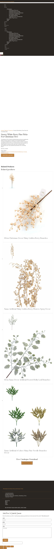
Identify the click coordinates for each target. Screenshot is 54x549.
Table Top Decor (13, 18)
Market (6, 130)
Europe (25, 152)
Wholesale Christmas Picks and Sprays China (13, 488)
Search (1, 51)
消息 (4, 526)
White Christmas (4, 153)
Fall (8, 43)
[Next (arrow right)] (5, 548)
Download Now (27, 463)
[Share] (5, 546)
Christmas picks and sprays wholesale (7, 1)
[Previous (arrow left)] (1, 548)
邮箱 (4, 522)
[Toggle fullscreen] (8, 546)
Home (2, 130)
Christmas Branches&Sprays (16, 152)
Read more (7, 240)
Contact (5, 26)
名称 (4, 518)
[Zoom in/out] (12, 546)
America (11, 130)
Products (5, 7)
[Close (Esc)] (1, 546)
